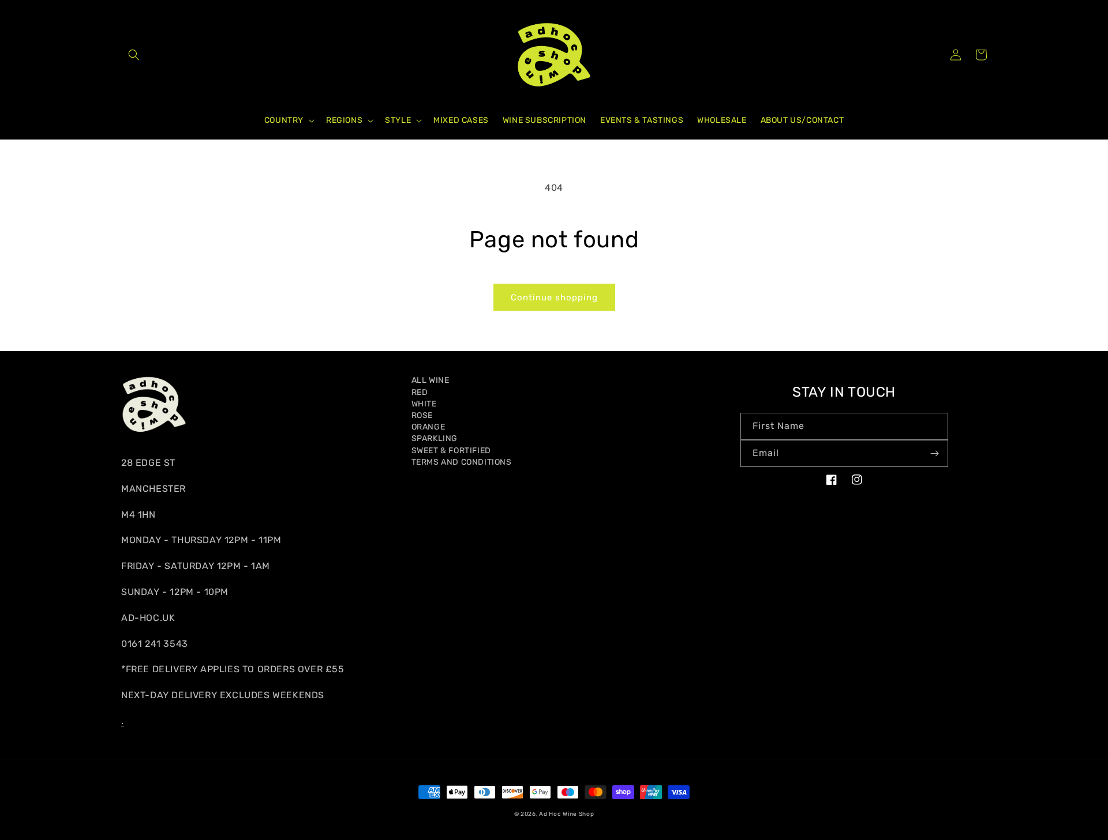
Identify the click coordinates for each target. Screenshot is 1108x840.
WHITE (424, 404)
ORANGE (428, 427)
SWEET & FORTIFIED (451, 450)
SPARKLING (434, 438)
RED (419, 392)
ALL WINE (430, 380)
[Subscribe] (935, 453)
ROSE (422, 415)
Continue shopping (554, 297)
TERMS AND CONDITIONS (461, 462)
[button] (134, 54)
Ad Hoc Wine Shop (566, 814)
